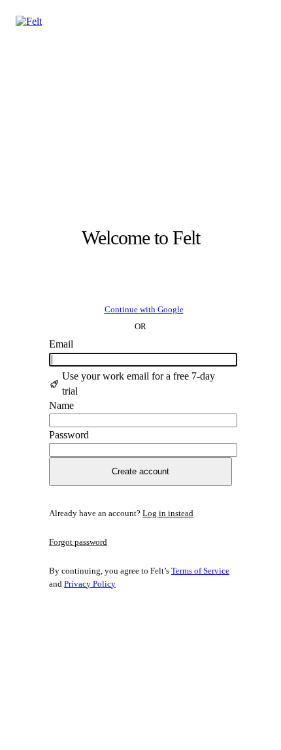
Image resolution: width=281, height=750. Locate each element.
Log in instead (167, 513)
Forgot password (78, 542)
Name (61, 405)
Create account (140, 471)
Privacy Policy (90, 584)
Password (69, 434)
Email (61, 344)
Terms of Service (200, 571)
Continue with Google (144, 309)
